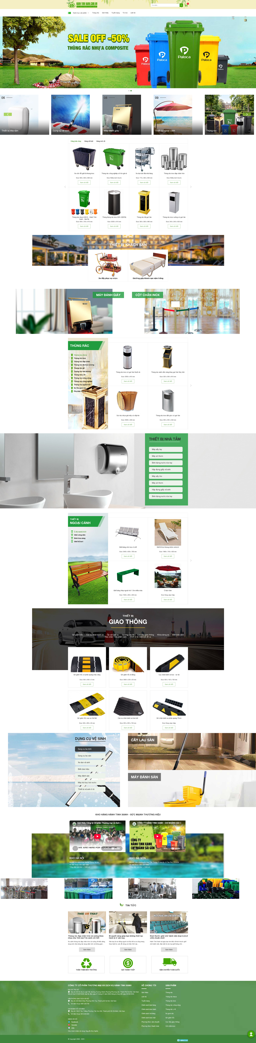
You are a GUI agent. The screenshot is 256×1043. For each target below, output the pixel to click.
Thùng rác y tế (171, 1009)
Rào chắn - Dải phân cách (115, 637)
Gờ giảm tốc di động (128, 675)
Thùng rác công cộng (173, 1005)
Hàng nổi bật (88, 141)
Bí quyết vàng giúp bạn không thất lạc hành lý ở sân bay (126, 937)
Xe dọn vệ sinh (84, 762)
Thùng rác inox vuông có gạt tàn (172, 217)
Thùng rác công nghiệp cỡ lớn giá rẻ (113, 173)
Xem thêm (87, 949)
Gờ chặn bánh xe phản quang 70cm (168, 718)
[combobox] (165, 5)
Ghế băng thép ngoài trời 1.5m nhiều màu (128, 590)
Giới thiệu (105, 13)
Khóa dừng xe (163, 635)
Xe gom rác (170, 1013)
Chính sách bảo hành (149, 1009)
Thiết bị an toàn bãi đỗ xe (140, 637)
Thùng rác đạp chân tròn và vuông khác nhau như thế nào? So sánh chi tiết (86, 937)
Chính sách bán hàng (149, 1005)
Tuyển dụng (116, 13)
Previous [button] (8, 114)
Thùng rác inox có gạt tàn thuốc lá (128, 372)
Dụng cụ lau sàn (84, 756)
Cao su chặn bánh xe (95, 635)
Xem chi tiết (83, 182)
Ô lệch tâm (168, 590)
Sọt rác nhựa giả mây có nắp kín (128, 415)
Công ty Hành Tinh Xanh (94, 1039)
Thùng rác (169, 992)
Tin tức (125, 13)
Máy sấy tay (157, 449)
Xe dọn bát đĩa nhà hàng (142, 173)
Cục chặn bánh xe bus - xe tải (169, 675)
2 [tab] (131, 91)
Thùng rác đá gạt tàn (143, 217)
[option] (128, 53)
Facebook (74, 1022)
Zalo (72, 1028)
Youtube (74, 1025)
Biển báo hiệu (83, 769)
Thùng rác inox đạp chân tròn (173, 173)
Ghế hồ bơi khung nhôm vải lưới (168, 547)
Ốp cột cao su (113, 635)
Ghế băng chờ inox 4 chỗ (128, 547)
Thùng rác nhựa (171, 997)
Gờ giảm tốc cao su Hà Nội (87, 718)
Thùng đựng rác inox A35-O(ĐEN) (113, 217)
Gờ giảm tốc (77, 635)
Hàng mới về (100, 141)
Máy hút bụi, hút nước (87, 782)
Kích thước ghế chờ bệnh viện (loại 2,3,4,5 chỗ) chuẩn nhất (169, 937)
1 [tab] (129, 91)
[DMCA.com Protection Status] (182, 1040)
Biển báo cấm (178, 635)
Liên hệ (133, 13)
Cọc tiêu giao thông (146, 635)
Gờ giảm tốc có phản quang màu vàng (87, 675)
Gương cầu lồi (128, 635)
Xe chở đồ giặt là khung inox (83, 173)
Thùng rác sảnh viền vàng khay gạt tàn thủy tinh (167, 372)
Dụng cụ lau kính (85, 749)
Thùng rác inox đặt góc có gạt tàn (168, 415)
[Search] (181, 5)
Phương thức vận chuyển (150, 1022)
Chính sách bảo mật (149, 1018)
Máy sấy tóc (157, 476)
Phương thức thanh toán (150, 1026)
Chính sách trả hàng (148, 1013)
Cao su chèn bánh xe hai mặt (128, 718)
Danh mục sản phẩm (80, 13)
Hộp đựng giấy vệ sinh (161, 469)
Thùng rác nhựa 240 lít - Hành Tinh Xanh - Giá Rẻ (83, 218)
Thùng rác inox (171, 1001)
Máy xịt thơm (157, 456)
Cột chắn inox (170, 1026)
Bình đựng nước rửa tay (162, 463)
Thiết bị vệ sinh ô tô (86, 789)
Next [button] (247, 114)
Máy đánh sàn (83, 776)
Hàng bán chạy (76, 141)
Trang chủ (95, 13)
